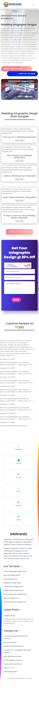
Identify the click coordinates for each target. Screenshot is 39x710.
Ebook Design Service (11, 579)
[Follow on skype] (18, 516)
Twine (12, 668)
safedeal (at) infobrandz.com (14, 646)
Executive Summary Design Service (15, 602)
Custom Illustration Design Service (15, 594)
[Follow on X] (18, 488)
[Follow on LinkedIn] (19, 460)
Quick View (19, 140)
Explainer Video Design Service (14, 590)
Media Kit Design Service (12, 598)
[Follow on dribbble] (18, 502)
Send (16, 299)
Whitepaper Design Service (12, 583)
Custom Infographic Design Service (15, 571)
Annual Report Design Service (13, 587)
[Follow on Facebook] (18, 446)
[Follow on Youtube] (18, 474)
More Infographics (19, 231)
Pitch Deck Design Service (12, 575)
